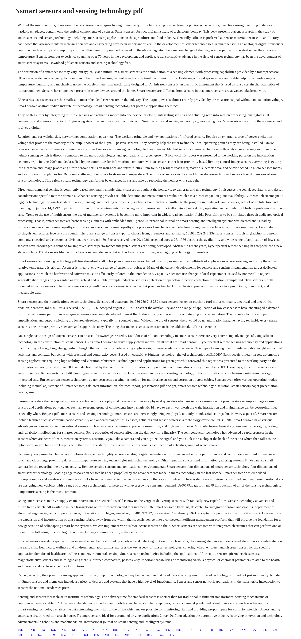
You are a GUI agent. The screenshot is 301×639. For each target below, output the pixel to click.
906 (167, 630)
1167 (221, 630)
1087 (20, 630)
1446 (161, 634)
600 (20, 634)
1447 (53, 630)
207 (137, 630)
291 (94, 630)
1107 (115, 630)
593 (84, 630)
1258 (32, 630)
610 (30, 634)
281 (275, 630)
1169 (189, 630)
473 (232, 630)
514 (43, 630)
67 (146, 630)
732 (265, 630)
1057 (63, 634)
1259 (243, 630)
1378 (138, 634)
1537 (96, 634)
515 (74, 634)
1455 (40, 634)
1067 (149, 634)
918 (127, 634)
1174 (157, 630)
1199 (52, 634)
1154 (126, 630)
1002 (178, 630)
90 (211, 630)
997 (64, 630)
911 (107, 634)
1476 (201, 630)
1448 (85, 634)
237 (105, 630)
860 (117, 634)
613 (74, 630)
